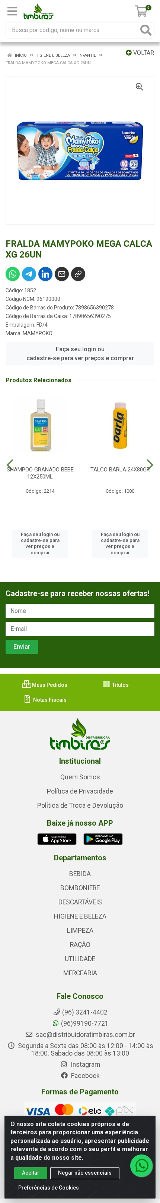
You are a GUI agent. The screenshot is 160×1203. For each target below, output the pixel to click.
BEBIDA (80, 874)
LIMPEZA (80, 930)
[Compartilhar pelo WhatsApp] (13, 274)
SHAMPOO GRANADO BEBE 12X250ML (40, 473)
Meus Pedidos (49, 685)
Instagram (84, 1064)
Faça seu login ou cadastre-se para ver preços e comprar (80, 354)
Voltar (143, 52)
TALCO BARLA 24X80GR (120, 469)
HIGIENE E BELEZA (80, 916)
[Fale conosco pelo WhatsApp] (141, 1165)
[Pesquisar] (146, 30)
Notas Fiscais (49, 700)
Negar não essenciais (85, 1173)
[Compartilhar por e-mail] (62, 274)
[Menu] (12, 11)
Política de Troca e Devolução (80, 805)
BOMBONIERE (80, 888)
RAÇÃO (80, 944)
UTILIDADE (80, 959)
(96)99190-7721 (85, 1023)
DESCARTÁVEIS (80, 902)
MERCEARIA (80, 973)
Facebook (85, 1075)
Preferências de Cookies (48, 1188)
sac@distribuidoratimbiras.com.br (84, 1034)
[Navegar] (10, 465)
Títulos (120, 685)
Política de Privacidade (80, 791)
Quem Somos (80, 777)
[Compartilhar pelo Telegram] (29, 274)
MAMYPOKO (37, 333)
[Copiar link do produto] (78, 274)
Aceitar (30, 1173)
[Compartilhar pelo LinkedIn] (45, 274)
